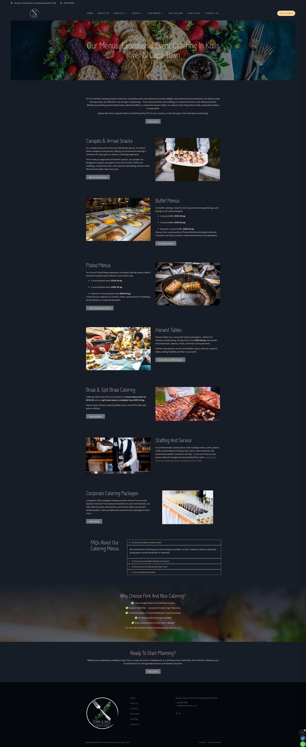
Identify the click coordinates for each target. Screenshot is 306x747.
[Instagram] (179, 713)
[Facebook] (176, 713)
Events (136, 13)
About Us (103, 13)
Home (90, 13)
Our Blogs (194, 13)
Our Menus (154, 13)
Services (119, 13)
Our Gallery (176, 13)
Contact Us (212, 13)
